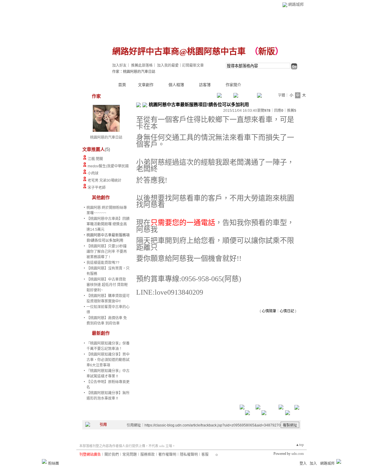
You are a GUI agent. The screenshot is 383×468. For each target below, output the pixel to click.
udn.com (297, 454)
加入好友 (119, 65)
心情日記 (287, 311)
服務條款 (147, 454)
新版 (266, 51)
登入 (303, 463)
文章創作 (145, 84)
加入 (313, 463)
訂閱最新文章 (193, 65)
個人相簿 (176, 84)
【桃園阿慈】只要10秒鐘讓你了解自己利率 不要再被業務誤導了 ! (106, 251)
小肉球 (93, 173)
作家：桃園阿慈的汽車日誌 (133, 72)
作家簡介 (233, 84)
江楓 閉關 (95, 159)
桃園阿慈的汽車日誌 (106, 137)
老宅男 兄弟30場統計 (104, 180)
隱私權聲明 (189, 454)
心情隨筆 (269, 311)
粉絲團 (53, 463)
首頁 (122, 84)
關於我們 (111, 454)
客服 (205, 454)
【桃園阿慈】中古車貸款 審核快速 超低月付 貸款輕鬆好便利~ (107, 284)
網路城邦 (296, 4)
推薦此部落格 (142, 65)
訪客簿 (205, 84)
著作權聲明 (167, 454)
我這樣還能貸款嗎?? (102, 263)
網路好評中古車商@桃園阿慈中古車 (179, 51)
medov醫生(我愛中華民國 (108, 166)
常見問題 (129, 454)
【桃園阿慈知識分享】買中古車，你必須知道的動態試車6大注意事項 (108, 359)
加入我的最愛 (168, 65)
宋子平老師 (97, 188)
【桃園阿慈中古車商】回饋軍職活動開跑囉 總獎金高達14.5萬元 (108, 224)
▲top (300, 445)
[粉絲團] (44, 461)
